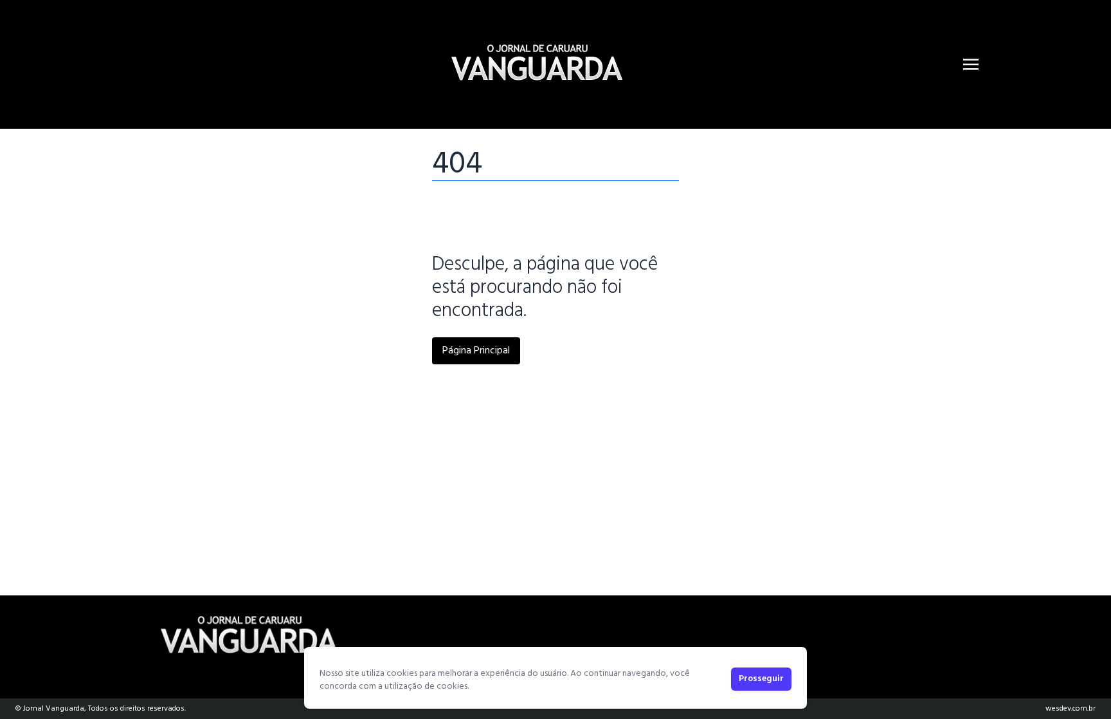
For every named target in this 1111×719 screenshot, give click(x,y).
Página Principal (476, 350)
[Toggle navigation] (971, 64)
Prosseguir (761, 678)
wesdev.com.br (1070, 708)
